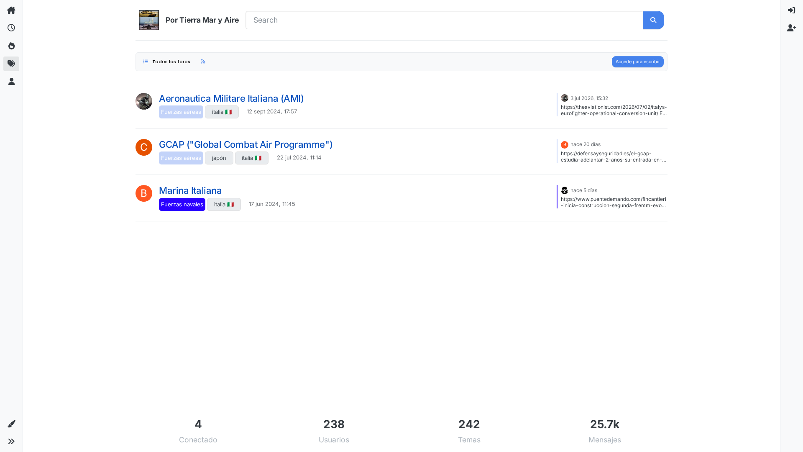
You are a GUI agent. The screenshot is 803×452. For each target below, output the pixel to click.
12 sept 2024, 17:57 (272, 111)
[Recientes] (11, 28)
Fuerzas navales (182, 204)
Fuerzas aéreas (181, 111)
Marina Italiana (190, 190)
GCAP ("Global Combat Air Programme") (245, 144)
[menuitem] (792, 10)
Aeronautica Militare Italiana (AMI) (231, 98)
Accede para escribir (638, 61)
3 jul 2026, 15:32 (589, 98)
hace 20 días (585, 144)
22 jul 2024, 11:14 (299, 157)
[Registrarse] (792, 28)
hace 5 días (583, 190)
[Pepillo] (564, 189)
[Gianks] (144, 101)
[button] (11, 424)
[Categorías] (11, 10)
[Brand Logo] (149, 20)
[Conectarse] (792, 10)
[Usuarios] (11, 81)
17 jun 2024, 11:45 (272, 203)
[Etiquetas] (11, 63)
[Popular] (11, 46)
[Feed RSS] (203, 61)
